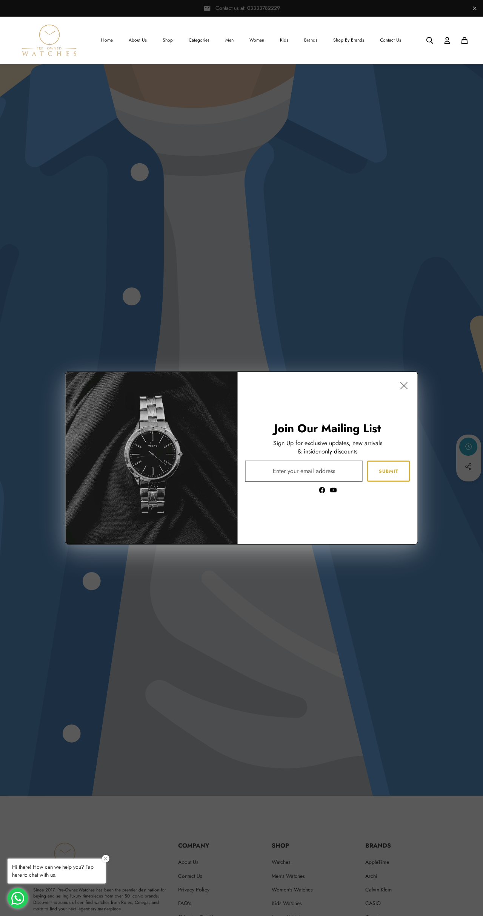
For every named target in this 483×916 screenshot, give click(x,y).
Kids (284, 40)
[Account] (447, 40)
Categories (199, 40)
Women (256, 40)
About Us (138, 40)
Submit (388, 470)
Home (107, 40)
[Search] (430, 40)
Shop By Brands (348, 40)
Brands (310, 40)
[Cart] (464, 40)
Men (229, 40)
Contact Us (390, 40)
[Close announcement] (474, 8)
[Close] (404, 385)
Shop (168, 40)
